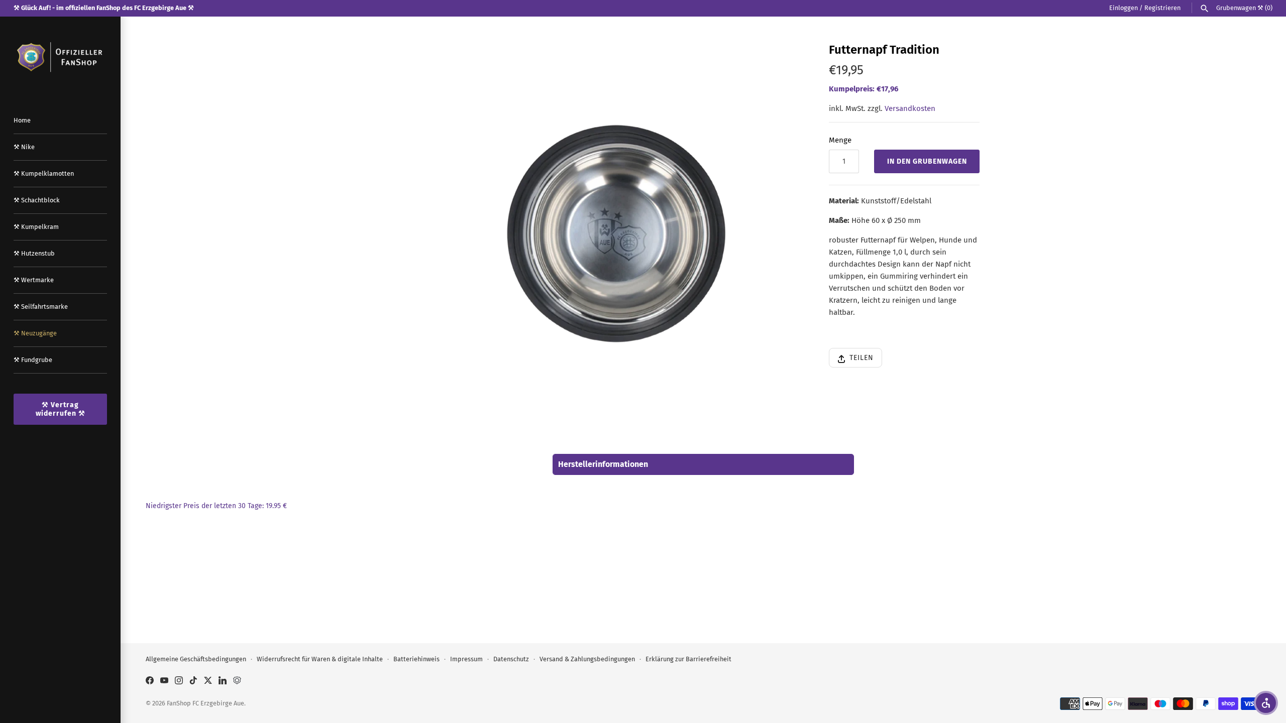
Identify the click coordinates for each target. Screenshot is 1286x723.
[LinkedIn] (223, 681)
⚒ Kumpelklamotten (44, 173)
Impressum (466, 659)
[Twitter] (208, 681)
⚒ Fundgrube (33, 360)
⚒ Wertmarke (34, 280)
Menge (840, 140)
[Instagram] (179, 681)
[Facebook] (150, 681)
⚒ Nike (24, 147)
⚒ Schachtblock (37, 200)
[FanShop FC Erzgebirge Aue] (60, 57)
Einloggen (1123, 8)
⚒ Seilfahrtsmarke (41, 306)
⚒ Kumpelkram (36, 226)
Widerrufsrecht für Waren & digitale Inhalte (320, 659)
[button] (1266, 703)
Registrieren (1162, 8)
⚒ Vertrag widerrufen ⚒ (60, 409)
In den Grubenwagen (927, 161)
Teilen (861, 357)
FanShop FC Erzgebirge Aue (205, 703)
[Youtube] (164, 681)
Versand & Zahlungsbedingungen (587, 659)
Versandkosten (910, 108)
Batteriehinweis (416, 659)
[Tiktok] (193, 681)
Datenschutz (511, 659)
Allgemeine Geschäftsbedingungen (196, 659)
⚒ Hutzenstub (34, 253)
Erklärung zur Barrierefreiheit (688, 659)
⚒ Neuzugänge (35, 333)
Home (22, 120)
